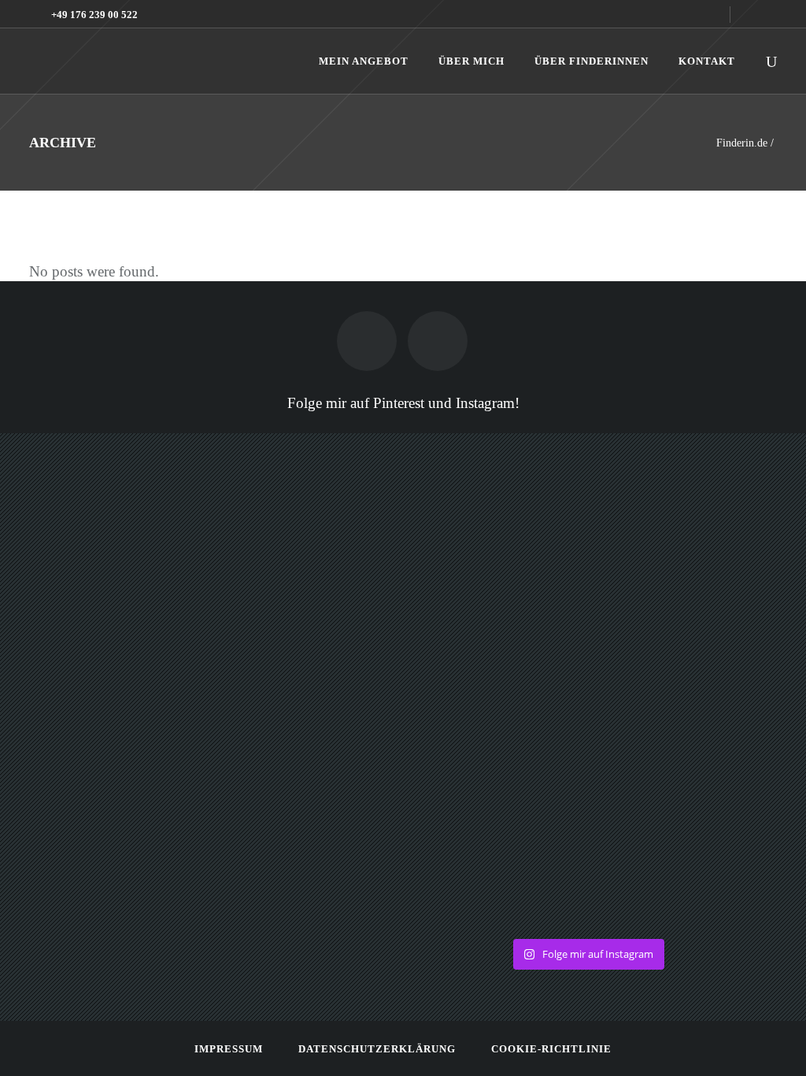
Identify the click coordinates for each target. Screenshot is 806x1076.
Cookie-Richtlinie (551, 1049)
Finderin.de (741, 143)
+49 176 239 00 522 (94, 14)
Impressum (228, 1049)
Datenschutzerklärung (377, 1049)
